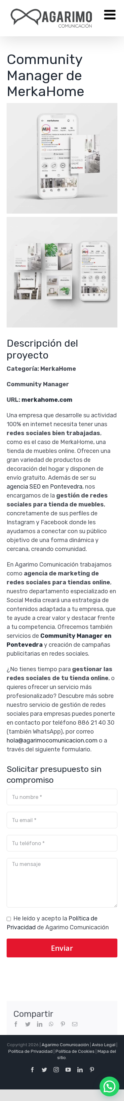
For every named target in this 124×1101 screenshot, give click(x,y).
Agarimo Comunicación (65, 1044)
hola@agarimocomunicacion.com (52, 740)
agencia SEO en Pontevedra (44, 486)
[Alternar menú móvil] (110, 14)
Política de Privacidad (30, 1051)
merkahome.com (46, 399)
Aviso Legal (103, 1044)
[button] (109, 1086)
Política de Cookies (75, 1051)
